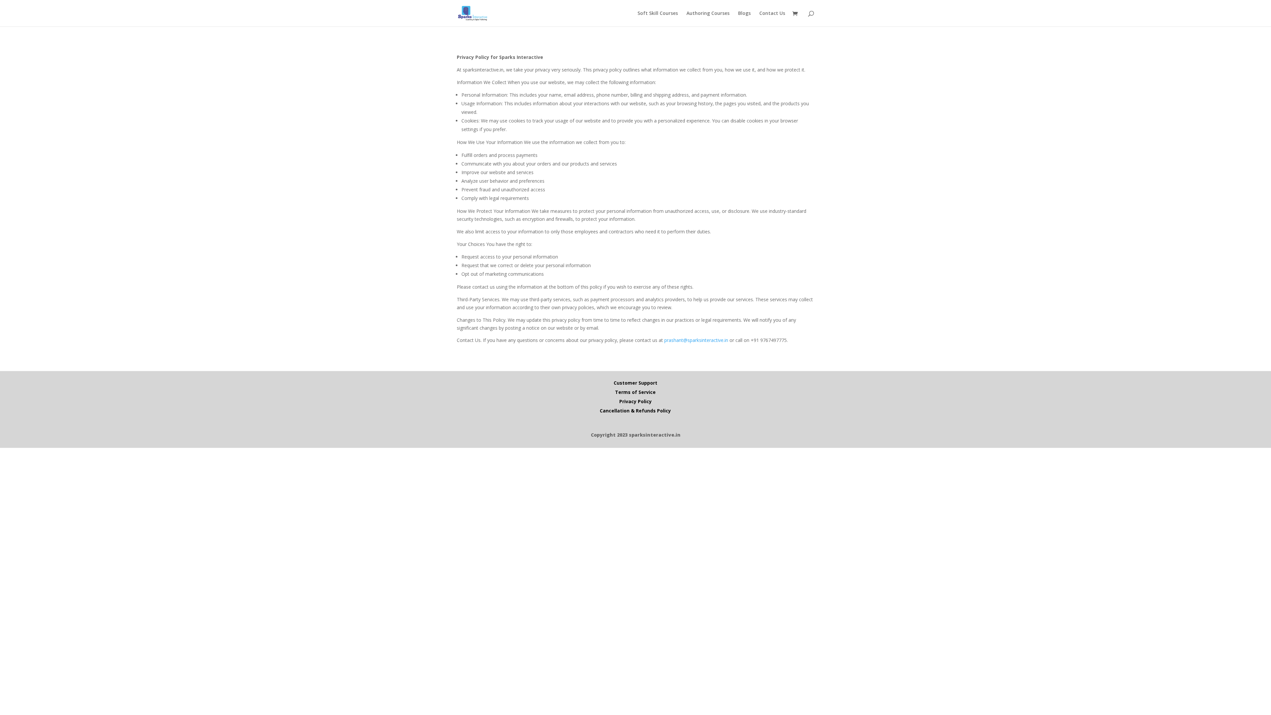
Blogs (744, 13)
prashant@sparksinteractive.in (696, 340)
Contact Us (772, 13)
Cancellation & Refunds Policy (635, 410)
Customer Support (635, 383)
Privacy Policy (635, 401)
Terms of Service (635, 392)
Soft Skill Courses (657, 13)
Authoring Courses (708, 13)
